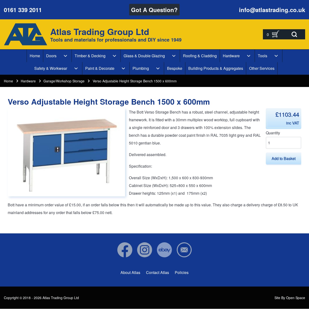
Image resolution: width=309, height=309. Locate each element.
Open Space (295, 297)
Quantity (273, 133)
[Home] (25, 34)
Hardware (28, 81)
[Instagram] (145, 250)
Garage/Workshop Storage (63, 81)
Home (8, 81)
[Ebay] (164, 250)
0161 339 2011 (23, 10)
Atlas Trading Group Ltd (99, 31)
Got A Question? (154, 10)
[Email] (184, 250)
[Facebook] (125, 250)
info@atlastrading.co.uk (272, 10)
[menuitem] (35, 56)
